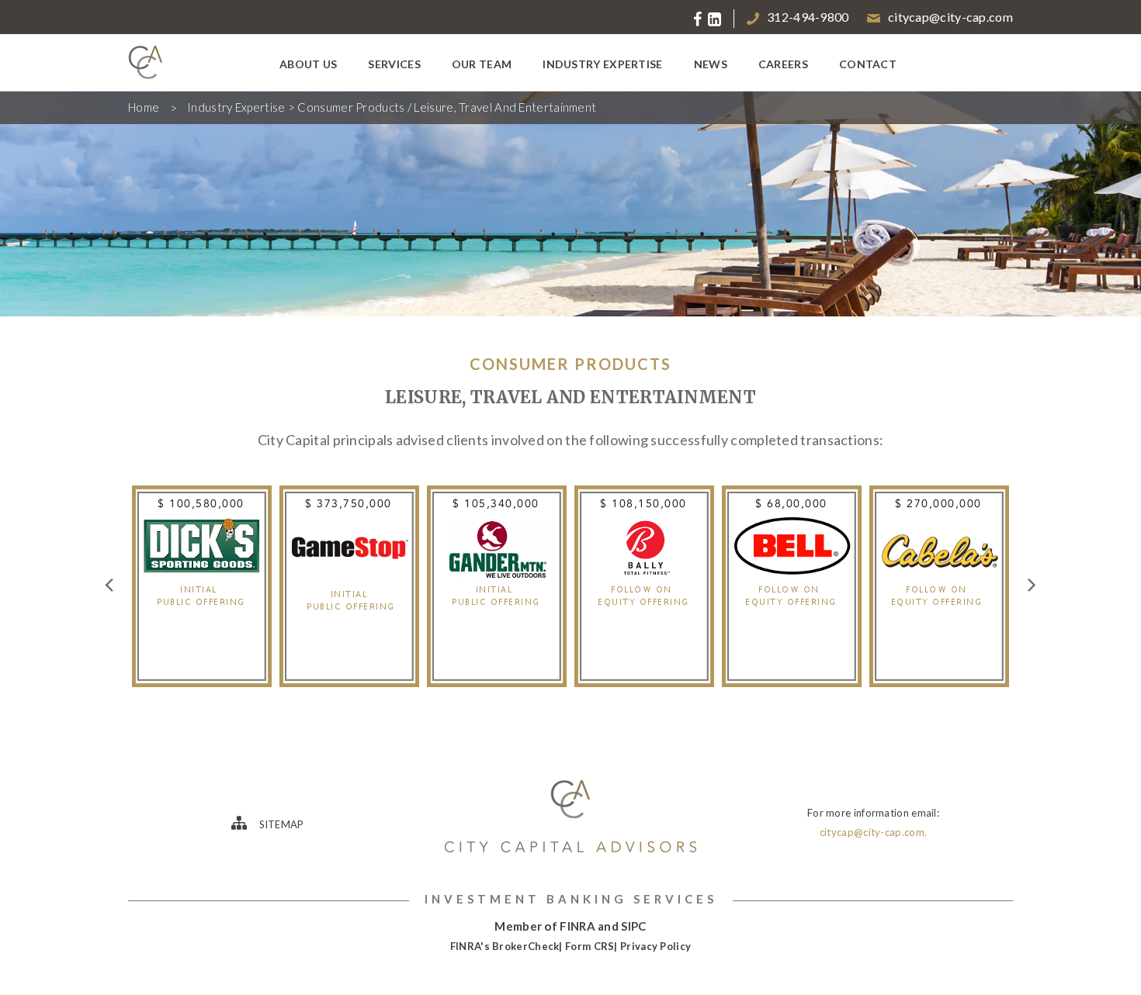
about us (308, 64)
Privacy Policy (655, 946)
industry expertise (602, 64)
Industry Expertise (236, 107)
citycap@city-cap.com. (873, 832)
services (394, 64)
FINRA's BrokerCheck (505, 946)
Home (143, 107)
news (710, 64)
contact (867, 64)
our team (482, 64)
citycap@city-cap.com (950, 16)
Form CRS (589, 946)
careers (783, 64)
